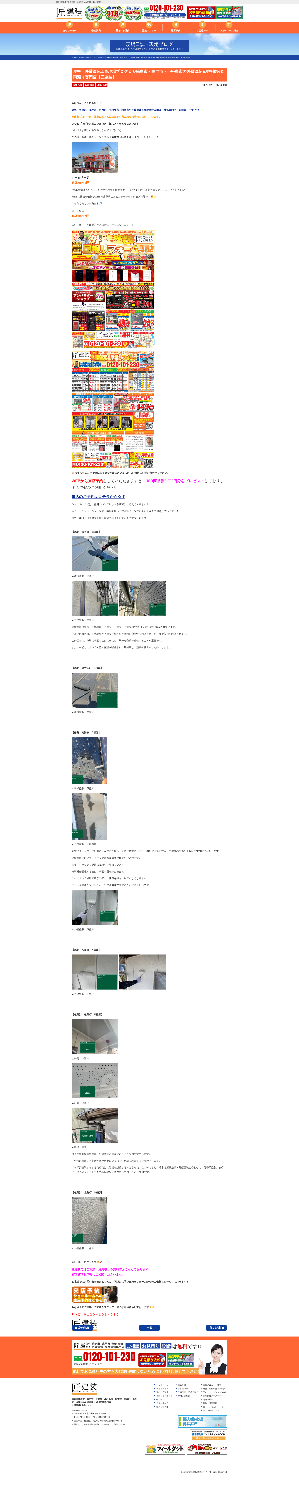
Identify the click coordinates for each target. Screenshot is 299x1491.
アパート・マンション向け (215, 1392)
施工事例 (175, 30)
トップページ (162, 1385)
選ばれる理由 (123, 30)
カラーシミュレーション (214, 1407)
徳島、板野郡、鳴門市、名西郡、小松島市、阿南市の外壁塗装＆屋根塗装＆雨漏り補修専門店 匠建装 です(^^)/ (135, 110)
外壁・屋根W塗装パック (214, 1388)
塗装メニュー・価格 (212, 1385)
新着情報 (90, 85)
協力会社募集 (162, 1407)
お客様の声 (202, 30)
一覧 (149, 1327)
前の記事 (215, 1327)
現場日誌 (102, 85)
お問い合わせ (184, 1396)
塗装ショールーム (164, 1396)
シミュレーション (211, 1410)
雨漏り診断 (208, 1399)
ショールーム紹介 (229, 30)
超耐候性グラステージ (213, 1396)
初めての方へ (69, 30)
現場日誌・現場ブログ (188, 1392)
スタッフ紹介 (162, 1403)
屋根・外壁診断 (210, 1403)
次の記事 (83, 1327)
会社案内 (96, 30)
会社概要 (160, 1399)
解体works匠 (80, 182)
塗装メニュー (149, 30)
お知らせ (77, 85)
